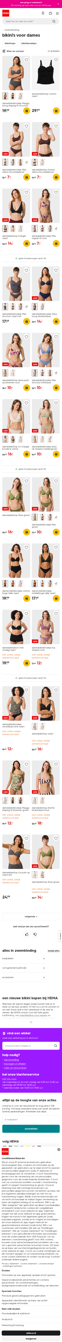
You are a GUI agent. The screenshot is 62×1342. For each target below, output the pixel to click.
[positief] (26, 934)
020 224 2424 (9, 1079)
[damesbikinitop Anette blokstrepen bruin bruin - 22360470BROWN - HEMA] (34, 800)
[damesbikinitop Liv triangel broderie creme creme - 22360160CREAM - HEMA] (13, 228)
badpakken (7, 958)
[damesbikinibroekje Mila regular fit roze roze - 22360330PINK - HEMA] (20, 162)
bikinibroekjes (29, 43)
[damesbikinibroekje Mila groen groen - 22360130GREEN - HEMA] (34, 517)
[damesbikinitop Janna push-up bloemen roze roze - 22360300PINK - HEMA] (5, 373)
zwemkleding (12, 29)
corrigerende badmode (14, 968)
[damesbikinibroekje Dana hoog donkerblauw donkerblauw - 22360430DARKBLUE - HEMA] (34, 306)
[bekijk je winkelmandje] (50, 13)
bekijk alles (54, 950)
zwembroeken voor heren (34, 1018)
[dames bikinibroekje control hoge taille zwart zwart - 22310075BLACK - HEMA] (13, 96)
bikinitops (10, 43)
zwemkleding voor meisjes (33, 1015)
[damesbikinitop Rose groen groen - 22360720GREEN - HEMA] (42, 726)
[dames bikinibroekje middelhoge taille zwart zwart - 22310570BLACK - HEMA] (34, 583)
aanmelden (31, 1128)
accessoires (8, 977)
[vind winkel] (55, 1046)
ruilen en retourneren (15, 1067)
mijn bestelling (11, 1059)
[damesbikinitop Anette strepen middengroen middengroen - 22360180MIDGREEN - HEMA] (42, 800)
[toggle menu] (57, 13)
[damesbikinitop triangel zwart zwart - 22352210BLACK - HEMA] (5, 228)
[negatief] (35, 934)
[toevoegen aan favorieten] (26, 60)
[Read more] (31, 1021)
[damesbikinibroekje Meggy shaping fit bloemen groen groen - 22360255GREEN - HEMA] (20, 96)
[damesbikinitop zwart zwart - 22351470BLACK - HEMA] (34, 726)
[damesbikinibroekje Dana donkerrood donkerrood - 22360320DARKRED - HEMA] (42, 306)
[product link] (16, 73)
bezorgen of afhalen (15, 1063)
